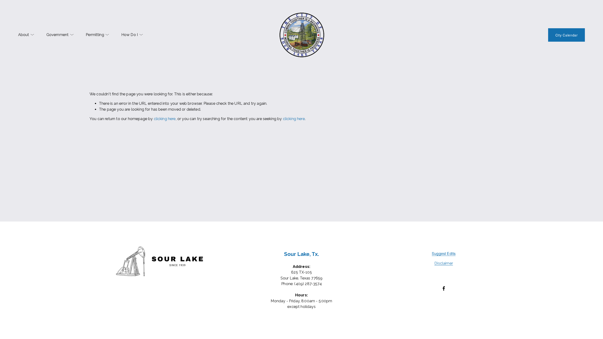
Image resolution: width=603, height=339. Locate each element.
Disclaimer (443, 263)
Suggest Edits (444, 253)
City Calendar (566, 35)
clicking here (165, 119)
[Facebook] (443, 288)
